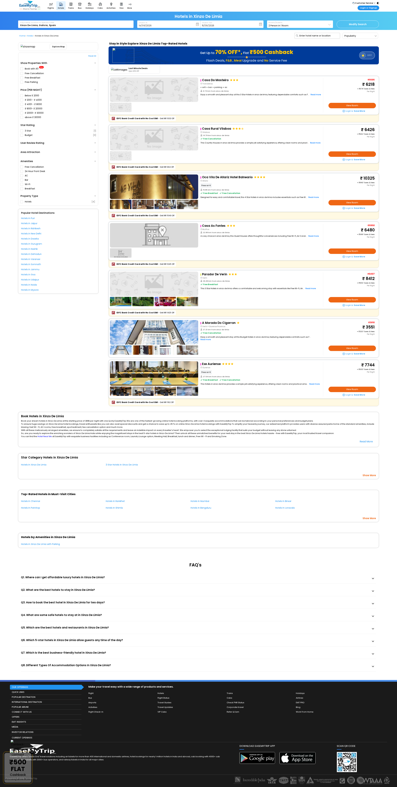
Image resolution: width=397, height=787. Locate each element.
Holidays (300, 693)
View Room (352, 105)
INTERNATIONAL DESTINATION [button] (27, 702)
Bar (27, 180)
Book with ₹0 (34, 68)
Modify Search (358, 24)
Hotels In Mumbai (200, 501)
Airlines (299, 697)
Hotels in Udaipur (30, 279)
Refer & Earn (233, 711)
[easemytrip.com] (30, 9)
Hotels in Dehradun (31, 254)
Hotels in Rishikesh (30, 228)
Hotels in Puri (28, 218)
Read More (366, 441)
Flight (91, 693)
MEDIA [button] (15, 726)
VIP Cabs (162, 711)
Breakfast (30, 188)
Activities (92, 707)
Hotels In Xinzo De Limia (33, 464)
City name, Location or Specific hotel (37, 22)
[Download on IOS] (297, 763)
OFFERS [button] (15, 716)
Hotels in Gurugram (31, 243)
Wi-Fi (28, 184)
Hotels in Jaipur (29, 223)
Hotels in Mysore (30, 289)
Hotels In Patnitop (30, 507)
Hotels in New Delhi (31, 233)
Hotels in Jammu (30, 269)
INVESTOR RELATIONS (22, 732)
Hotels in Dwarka (30, 238)
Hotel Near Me (45, 436)
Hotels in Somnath (31, 264)
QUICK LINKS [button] (18, 692)
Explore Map (58, 46)
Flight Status (163, 697)
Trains (230, 693)
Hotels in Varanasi (30, 259)
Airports (92, 702)
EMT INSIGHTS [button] (19, 721)
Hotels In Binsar (283, 501)
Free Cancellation (35, 73)
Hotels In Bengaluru (201, 507)
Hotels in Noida (29, 284)
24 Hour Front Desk (35, 171)
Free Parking (31, 82)
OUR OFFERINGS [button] (20, 687)
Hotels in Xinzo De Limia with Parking (40, 544)
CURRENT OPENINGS (22, 737)
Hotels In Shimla (114, 507)
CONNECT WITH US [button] (22, 711)
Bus (90, 697)
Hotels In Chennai (30, 501)
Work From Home (304, 711)
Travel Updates (165, 707)
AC (27, 175)
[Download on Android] (257, 763)
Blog (298, 707)
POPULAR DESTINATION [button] (23, 697)
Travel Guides (164, 702)
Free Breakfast (33, 77)
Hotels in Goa (28, 274)
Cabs (229, 697)
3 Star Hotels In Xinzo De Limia (122, 464)
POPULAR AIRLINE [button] (20, 707)
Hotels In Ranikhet (115, 501)
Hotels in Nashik (29, 248)
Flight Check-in (95, 711)
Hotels (60, 201)
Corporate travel (235, 707)
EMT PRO (300, 702)
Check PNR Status (235, 702)
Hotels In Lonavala (285, 507)
